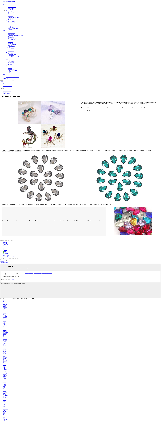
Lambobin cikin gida (10, 31)
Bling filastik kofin (11, 21)
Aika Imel (2, 261)
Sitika (4, 30)
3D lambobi (10, 53)
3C (6, 5)
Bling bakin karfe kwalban (13, 22)
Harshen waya (11, 9)
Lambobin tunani (11, 46)
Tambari (9, 71)
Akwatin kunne (11, 8)
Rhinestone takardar (12, 12)
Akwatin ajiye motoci (12, 70)
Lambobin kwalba (11, 39)
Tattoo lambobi (11, 51)
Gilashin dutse (11, 27)
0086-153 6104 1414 (7, 255)
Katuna (9, 66)
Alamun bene (10, 36)
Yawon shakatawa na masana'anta (12, 77)
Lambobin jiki (11, 48)
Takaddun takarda (11, 63)
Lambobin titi (10, 42)
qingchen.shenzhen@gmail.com (9, 256)
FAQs (4, 74)
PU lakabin (10, 64)
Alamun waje (8, 40)
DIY (6, 10)
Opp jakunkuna (11, 69)
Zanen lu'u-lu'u (11, 24)
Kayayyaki (5, 242)
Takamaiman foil (11, 61)
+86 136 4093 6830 (4, 262)
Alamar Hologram (11, 62)
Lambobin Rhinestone (7, 86)
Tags (9, 72)
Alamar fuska (10, 18)
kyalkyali (10, 11)
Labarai (4, 73)
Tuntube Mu (5, 78)
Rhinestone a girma (9, 25)
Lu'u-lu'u (10, 29)
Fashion (7, 14)
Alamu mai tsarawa (12, 38)
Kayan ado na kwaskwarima (13, 17)
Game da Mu (5, 75)
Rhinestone (5, 4)
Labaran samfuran (6, 93)
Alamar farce (10, 19)
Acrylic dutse (10, 26)
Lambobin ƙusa (11, 50)
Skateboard (10, 45)
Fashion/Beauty (9, 47)
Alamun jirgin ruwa (12, 44)
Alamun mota (10, 43)
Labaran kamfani (6, 92)
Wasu (7, 65)
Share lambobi (11, 60)
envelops (10, 68)
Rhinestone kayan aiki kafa (13, 13)
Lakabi (7, 59)
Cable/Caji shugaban (12, 7)
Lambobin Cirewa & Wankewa (14, 56)
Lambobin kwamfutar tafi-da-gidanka (15, 35)
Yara (6, 52)
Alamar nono (10, 16)
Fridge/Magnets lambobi (13, 37)
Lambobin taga (11, 34)
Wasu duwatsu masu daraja (13, 28)
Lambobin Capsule (12, 54)
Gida (4, 3)
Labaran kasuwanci (7, 91)
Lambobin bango (11, 33)
